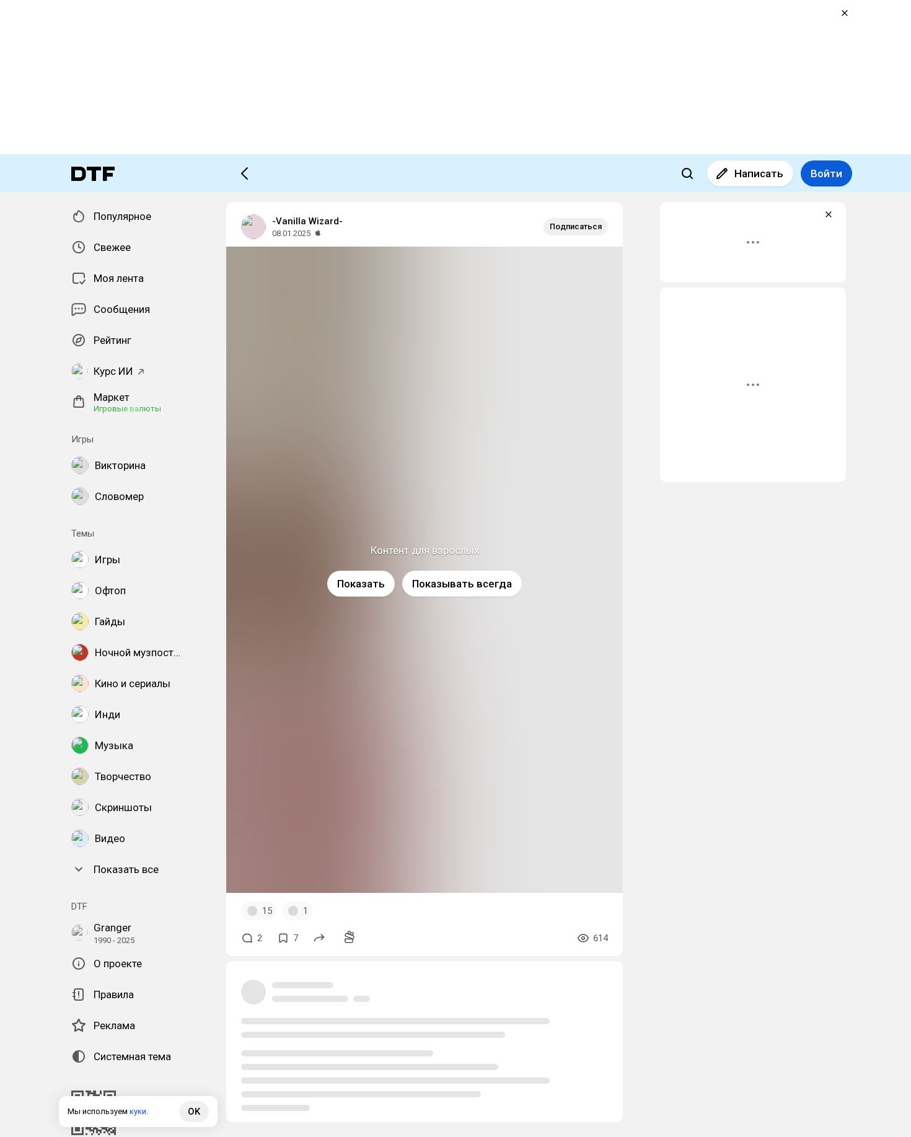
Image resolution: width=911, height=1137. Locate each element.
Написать (758, 173)
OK (194, 1111)
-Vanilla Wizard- (307, 221)
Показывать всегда (462, 583)
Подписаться (576, 226)
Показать (361, 583)
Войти (826, 173)
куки (138, 1111)
